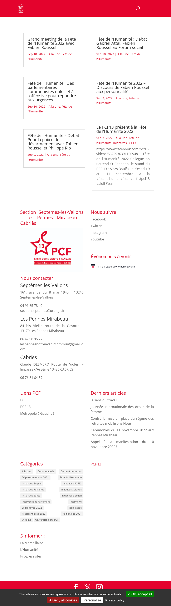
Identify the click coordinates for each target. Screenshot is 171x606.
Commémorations (71, 471)
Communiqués (46, 471)
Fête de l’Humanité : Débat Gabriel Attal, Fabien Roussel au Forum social (121, 43)
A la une (54, 54)
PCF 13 (25, 406)
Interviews (76, 501)
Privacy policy (114, 600)
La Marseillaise (31, 543)
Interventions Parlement (36, 501)
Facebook (98, 219)
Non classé (75, 507)
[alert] (122, 266)
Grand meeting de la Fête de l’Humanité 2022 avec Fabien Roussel (52, 43)
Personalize (92, 600)
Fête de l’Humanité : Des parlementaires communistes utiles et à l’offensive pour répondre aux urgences (52, 91)
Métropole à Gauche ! (37, 413)
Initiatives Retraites (33, 489)
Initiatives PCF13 (124, 143)
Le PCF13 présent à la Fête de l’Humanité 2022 (121, 129)
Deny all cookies (64, 600)
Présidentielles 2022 (33, 513)
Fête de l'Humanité (71, 477)
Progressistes (31, 556)
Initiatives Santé (31, 495)
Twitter (96, 226)
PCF (23, 400)
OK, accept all (141, 594)
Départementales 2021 (35, 477)
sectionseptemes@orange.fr (42, 310)
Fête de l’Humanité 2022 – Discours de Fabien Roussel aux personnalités (122, 87)
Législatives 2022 (32, 507)
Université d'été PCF (47, 519)
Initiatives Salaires (71, 489)
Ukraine (26, 519)
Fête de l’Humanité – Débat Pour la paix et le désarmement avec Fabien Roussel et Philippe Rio (53, 142)
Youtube (97, 239)
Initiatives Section (72, 495)
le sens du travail (104, 400)
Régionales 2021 (72, 513)
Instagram (99, 232)
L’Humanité (29, 549)
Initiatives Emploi (31, 483)
